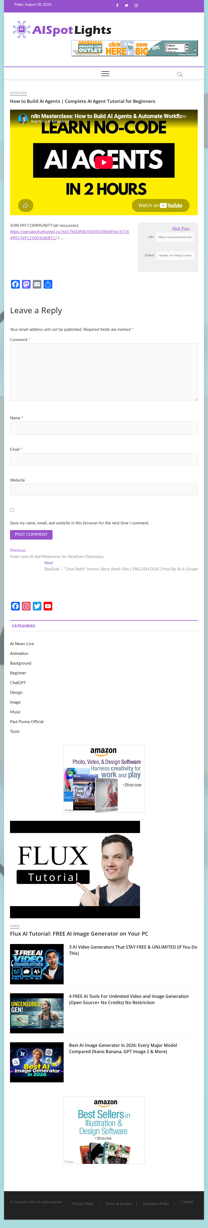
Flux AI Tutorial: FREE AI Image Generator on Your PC (79, 933)
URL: (151, 237)
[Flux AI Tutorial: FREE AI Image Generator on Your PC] (104, 869)
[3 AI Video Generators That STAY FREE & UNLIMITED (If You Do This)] (37, 964)
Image (15, 702)
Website (17, 480)
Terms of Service (118, 1204)
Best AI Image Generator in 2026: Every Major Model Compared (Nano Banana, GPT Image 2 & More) (123, 1048)
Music (15, 712)
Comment (20, 340)
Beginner (18, 92)
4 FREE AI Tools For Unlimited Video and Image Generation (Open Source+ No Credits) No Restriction (129, 999)
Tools (15, 732)
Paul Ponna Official (27, 722)
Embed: (150, 255)
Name (16, 418)
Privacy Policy (83, 1204)
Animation (19, 654)
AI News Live (22, 644)
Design (16, 693)
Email (16, 450)
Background (20, 663)
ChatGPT (18, 683)
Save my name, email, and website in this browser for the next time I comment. (79, 523)
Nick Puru (181, 229)
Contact (187, 1202)
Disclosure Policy (156, 1204)
